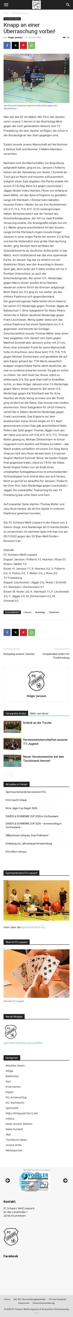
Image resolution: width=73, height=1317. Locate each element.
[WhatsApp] (31, 45)
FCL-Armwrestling (16, 1097)
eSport (9, 1092)
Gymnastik (12, 1108)
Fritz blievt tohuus (16, 851)
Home (7, 1299)
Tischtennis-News (20, 13)
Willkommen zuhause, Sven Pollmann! (27, 835)
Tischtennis (54, 612)
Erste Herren (13, 1086)
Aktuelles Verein (15, 1065)
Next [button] (65, 1180)
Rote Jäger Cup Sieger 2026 (21, 808)
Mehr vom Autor (39, 713)
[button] (6, 5)
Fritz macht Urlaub (16, 800)
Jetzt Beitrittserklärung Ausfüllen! (23, 1043)
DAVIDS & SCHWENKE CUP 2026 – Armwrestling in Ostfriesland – (33, 825)
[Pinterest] (23, 45)
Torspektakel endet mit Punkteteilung (55, 655)
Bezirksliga (40, 612)
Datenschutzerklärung (44, 1302)
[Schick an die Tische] (12, 727)
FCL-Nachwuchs (15, 1102)
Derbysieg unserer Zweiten (19, 654)
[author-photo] (36, 691)
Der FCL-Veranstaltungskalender (30, 1299)
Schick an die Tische (37, 722)
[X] (15, 45)
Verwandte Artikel (16, 713)
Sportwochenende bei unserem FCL (26, 792)
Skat (8, 1134)
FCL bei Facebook (57, 1299)
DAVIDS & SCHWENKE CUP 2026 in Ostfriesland (32, 816)
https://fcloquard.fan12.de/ (22, 1113)
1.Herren (27, 612)
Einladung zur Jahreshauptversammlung (29, 843)
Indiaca (10, 1118)
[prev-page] (6, 774)
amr (37, 1312)
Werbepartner (14, 1150)
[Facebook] (7, 45)
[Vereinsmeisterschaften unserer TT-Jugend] (12, 744)
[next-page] (11, 774)
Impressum (23, 1302)
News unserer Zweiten (19, 1124)
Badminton (12, 1076)
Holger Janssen (15, 37)
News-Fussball (14, 1129)
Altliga (9, 1071)
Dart (8, 1081)
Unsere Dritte (14, 1145)
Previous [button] (8, 1180)
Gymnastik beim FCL (33, 927)
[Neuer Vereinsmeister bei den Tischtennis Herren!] (12, 761)
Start (6, 13)
